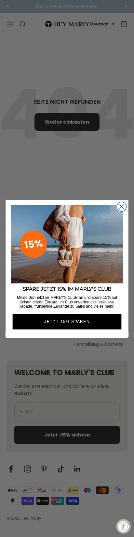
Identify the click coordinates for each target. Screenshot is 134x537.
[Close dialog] (121, 206)
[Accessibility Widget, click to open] (123, 526)
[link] (67, 244)
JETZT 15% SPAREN (67, 321)
